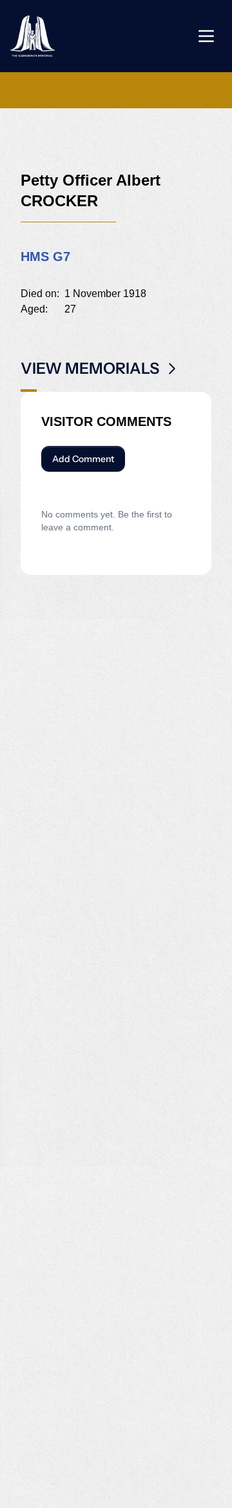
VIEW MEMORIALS (90, 368)
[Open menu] (206, 36)
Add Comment (83, 459)
